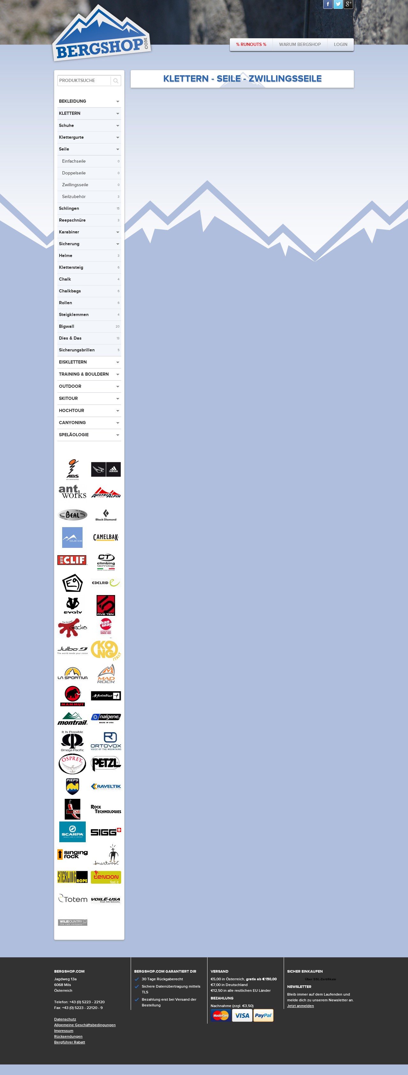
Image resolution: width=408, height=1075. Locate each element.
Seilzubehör (91, 196)
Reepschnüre (89, 220)
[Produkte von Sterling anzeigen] (72, 886)
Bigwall (89, 326)
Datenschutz (65, 1019)
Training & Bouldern (84, 374)
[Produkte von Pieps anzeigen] (72, 795)
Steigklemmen (89, 314)
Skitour (68, 398)
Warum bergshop (300, 44)
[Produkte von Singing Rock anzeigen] (72, 863)
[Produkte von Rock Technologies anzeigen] (106, 818)
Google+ (349, 5)
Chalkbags (89, 291)
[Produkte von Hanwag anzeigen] (106, 637)
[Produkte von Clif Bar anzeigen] (72, 569)
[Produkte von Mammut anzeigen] (72, 705)
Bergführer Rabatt (69, 1042)
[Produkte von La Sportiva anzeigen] (72, 682)
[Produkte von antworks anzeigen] (72, 501)
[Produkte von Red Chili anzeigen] (72, 818)
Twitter (338, 5)
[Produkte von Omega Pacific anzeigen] (72, 750)
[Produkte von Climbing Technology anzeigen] (106, 569)
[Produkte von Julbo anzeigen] (72, 659)
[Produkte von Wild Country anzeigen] (72, 931)
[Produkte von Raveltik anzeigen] (106, 795)
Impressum (63, 1030)
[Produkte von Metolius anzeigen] (106, 705)
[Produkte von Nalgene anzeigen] (106, 727)
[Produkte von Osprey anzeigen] (72, 773)
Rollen (89, 303)
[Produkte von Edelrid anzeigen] (106, 591)
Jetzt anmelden (300, 1006)
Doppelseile (91, 173)
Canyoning (72, 422)
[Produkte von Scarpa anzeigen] (72, 840)
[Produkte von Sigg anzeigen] (106, 840)
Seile (64, 149)
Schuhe (66, 125)
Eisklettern (73, 362)
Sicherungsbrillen (89, 350)
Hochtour (71, 410)
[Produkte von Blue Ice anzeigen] (72, 546)
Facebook (328, 5)
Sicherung (69, 244)
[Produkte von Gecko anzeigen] (72, 637)
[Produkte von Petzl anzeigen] (106, 773)
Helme (89, 255)
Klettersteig (89, 267)
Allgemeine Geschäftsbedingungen (85, 1025)
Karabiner (69, 232)
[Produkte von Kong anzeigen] (106, 659)
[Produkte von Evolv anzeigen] (72, 614)
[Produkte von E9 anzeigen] (72, 591)
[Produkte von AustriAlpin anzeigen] (106, 501)
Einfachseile (91, 161)
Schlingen (89, 208)
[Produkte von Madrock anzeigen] (106, 682)
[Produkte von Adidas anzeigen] (106, 478)
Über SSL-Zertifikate (320, 979)
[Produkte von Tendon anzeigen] (106, 886)
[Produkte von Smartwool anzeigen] (106, 863)
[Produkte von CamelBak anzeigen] (106, 546)
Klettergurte (71, 137)
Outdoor (70, 386)
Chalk (89, 279)
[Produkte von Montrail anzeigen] (72, 727)
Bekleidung (72, 101)
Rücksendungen (68, 1036)
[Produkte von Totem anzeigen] (72, 908)
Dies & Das (89, 338)
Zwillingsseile (91, 185)
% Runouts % (251, 44)
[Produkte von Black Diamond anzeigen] (106, 523)
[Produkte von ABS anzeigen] (72, 478)
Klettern (69, 113)
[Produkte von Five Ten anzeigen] (106, 614)
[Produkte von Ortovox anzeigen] (106, 750)
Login (340, 44)
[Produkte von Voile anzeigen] (106, 908)
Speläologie (74, 435)
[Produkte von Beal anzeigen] (72, 523)
